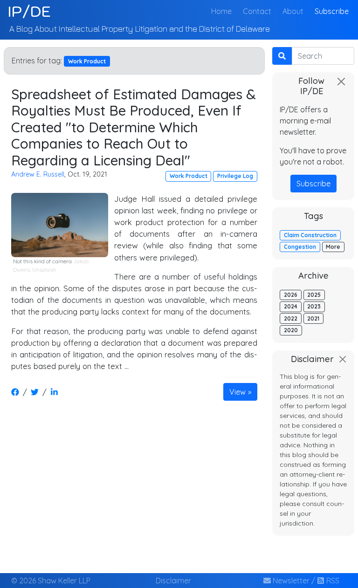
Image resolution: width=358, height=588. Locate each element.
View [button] (237, 392)
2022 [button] (290, 318)
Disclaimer (173, 580)
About (292, 11)
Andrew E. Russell (37, 174)
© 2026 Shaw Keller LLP (50, 580)
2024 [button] (290, 306)
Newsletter (290, 580)
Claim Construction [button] (310, 235)
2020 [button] (291, 330)
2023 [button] (314, 306)
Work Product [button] (188, 175)
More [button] (333, 246)
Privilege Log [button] (235, 175)
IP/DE (29, 11)
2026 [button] (290, 294)
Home (223, 11)
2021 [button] (313, 318)
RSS (331, 580)
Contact (257, 11)
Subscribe (332, 11)
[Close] (341, 81)
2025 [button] (314, 294)
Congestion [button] (300, 246)
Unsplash (44, 269)
